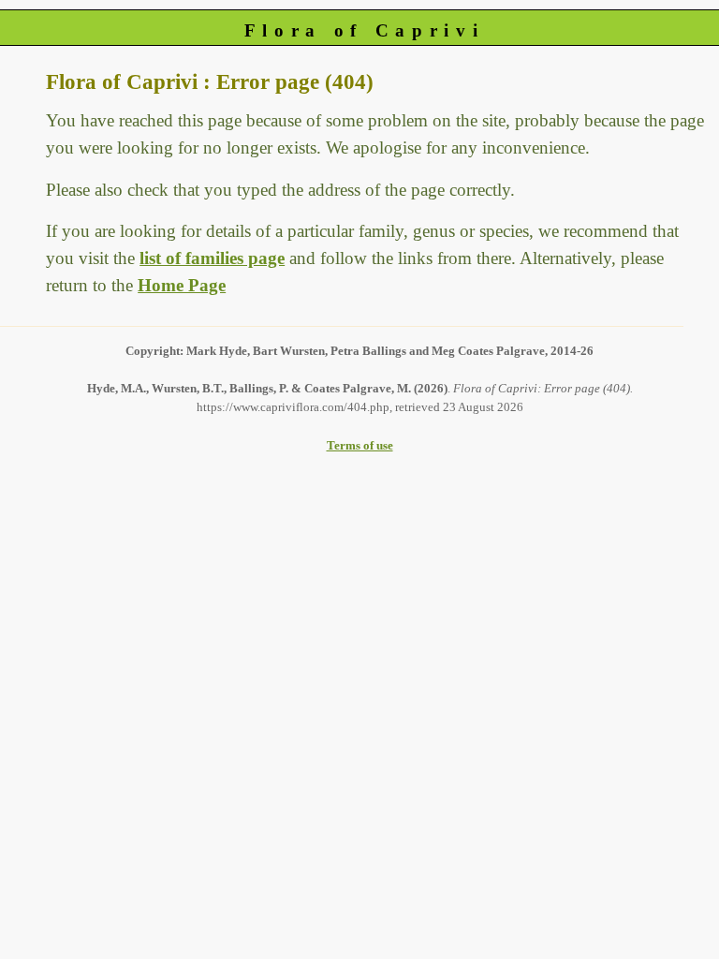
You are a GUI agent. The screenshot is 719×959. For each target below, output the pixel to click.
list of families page (212, 258)
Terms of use (360, 445)
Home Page (182, 285)
